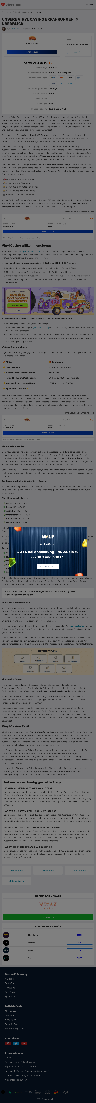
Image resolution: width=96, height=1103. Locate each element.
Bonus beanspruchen (48, 566)
